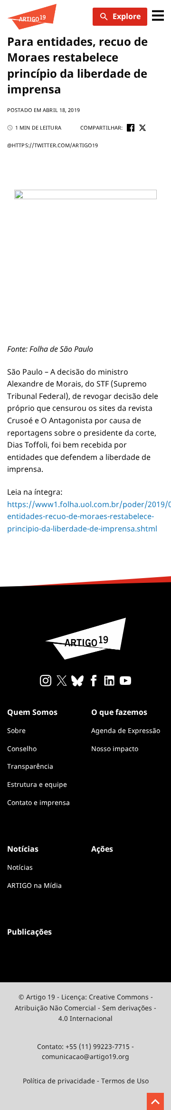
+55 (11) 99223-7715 (98, 1046)
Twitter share (142, 128)
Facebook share (130, 128)
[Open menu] (158, 16)
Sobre (16, 730)
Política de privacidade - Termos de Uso (86, 1080)
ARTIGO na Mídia (34, 885)
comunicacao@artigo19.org (85, 1056)
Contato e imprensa (38, 802)
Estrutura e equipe (37, 784)
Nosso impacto (114, 748)
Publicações (29, 932)
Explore (127, 16)
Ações (102, 849)
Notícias (20, 867)
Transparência (30, 766)
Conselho (22, 748)
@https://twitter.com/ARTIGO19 (52, 145)
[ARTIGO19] (32, 17)
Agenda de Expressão (125, 730)
